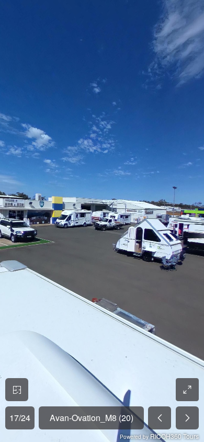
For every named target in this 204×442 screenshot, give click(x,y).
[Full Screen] (187, 389)
